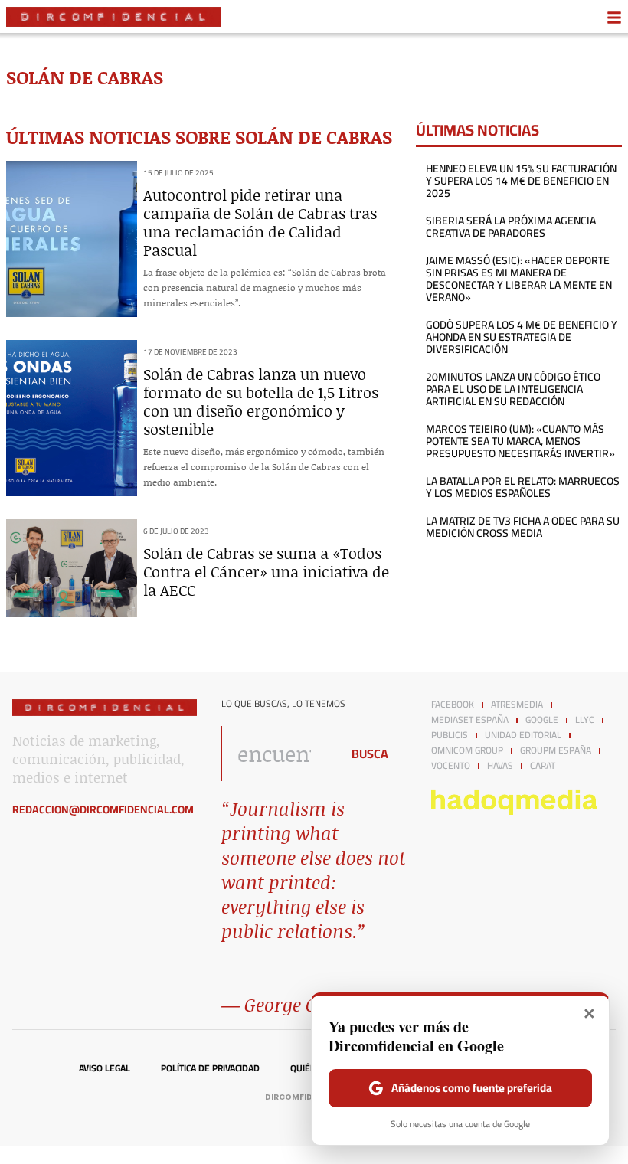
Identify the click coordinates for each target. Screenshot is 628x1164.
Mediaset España (470, 720)
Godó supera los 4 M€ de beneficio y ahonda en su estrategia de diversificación (521, 337)
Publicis (449, 735)
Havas (500, 765)
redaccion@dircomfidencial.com (103, 809)
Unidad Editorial (523, 735)
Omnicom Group (467, 750)
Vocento (450, 765)
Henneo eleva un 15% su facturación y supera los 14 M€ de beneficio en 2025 (521, 181)
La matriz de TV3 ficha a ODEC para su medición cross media (523, 527)
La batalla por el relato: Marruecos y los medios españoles (523, 487)
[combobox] (276, 753)
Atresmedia (517, 704)
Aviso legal (104, 1068)
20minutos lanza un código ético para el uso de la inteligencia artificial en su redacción (513, 389)
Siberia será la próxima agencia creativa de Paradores (511, 227)
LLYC (584, 720)
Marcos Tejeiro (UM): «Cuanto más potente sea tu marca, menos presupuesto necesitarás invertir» (520, 441)
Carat (542, 765)
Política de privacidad (210, 1068)
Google (541, 720)
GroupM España (555, 750)
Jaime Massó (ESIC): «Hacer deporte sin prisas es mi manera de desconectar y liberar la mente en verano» (519, 278)
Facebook (452, 704)
